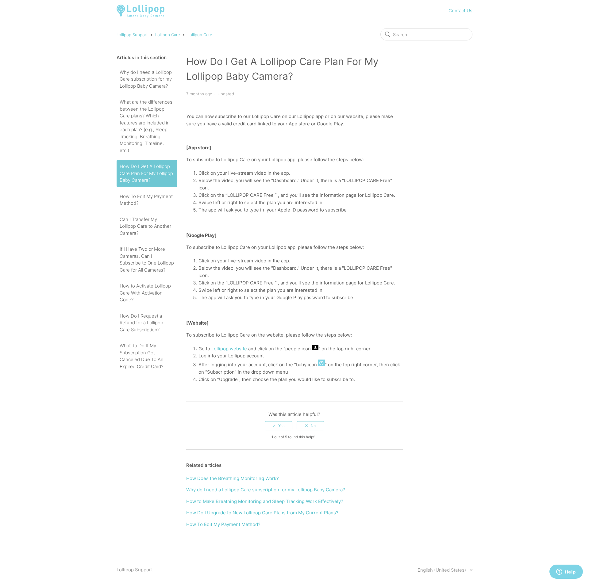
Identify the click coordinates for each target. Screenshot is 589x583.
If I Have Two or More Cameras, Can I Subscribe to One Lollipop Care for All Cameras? (147, 259)
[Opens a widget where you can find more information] (566, 572)
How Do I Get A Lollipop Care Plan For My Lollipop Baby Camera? (146, 173)
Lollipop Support (132, 34)
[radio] (278, 425)
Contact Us (460, 10)
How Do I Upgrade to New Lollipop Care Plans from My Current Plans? (262, 513)
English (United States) (442, 570)
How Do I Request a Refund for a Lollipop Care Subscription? (141, 323)
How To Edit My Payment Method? (146, 199)
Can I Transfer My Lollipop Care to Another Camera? (145, 226)
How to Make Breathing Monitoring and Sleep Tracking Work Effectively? (264, 501)
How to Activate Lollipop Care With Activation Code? (145, 293)
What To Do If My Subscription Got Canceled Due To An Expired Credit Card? (142, 356)
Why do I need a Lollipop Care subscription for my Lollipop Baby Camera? (146, 79)
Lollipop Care (167, 34)
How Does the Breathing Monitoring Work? (232, 478)
